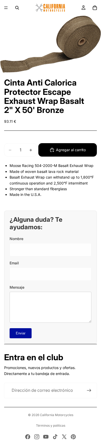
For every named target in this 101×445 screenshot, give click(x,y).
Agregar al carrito (71, 150)
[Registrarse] (89, 390)
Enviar (20, 333)
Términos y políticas (50, 425)
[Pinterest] (73, 437)
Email (14, 263)
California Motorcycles (56, 415)
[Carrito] (94, 7)
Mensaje (17, 287)
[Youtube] (46, 437)
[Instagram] (37, 437)
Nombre (16, 238)
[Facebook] (28, 437)
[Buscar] (17, 7)
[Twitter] (64, 437)
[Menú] (6, 8)
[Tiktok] (55, 437)
